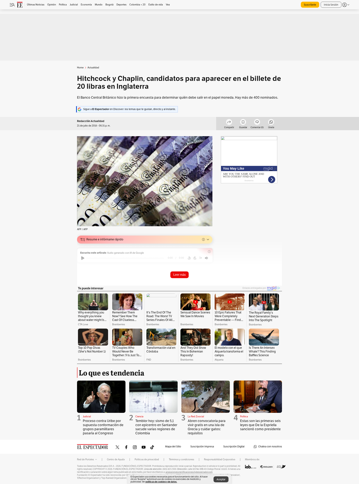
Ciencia (139, 416)
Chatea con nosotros (270, 446)
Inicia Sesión (331, 4)
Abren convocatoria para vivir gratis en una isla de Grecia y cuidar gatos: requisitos (206, 427)
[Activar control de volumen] (206, 258)
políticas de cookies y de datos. (161, 481)
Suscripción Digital (233, 446)
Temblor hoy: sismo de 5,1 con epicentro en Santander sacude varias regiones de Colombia (156, 427)
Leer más (179, 274)
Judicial (87, 416)
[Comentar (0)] (257, 122)
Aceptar (221, 479)
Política (244, 416)
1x (200, 257)
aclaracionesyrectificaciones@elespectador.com (189, 472)
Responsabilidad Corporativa (219, 459)
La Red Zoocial (196, 416)
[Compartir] (229, 122)
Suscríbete (310, 4)
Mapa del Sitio (173, 446)
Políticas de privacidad (147, 459)
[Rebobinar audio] (189, 258)
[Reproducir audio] (83, 258)
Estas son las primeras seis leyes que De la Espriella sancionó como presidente (260, 425)
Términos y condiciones (181, 459)
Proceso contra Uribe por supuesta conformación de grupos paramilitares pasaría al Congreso (103, 427)
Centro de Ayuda (116, 459)
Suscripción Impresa (202, 446)
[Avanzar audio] (195, 258)
